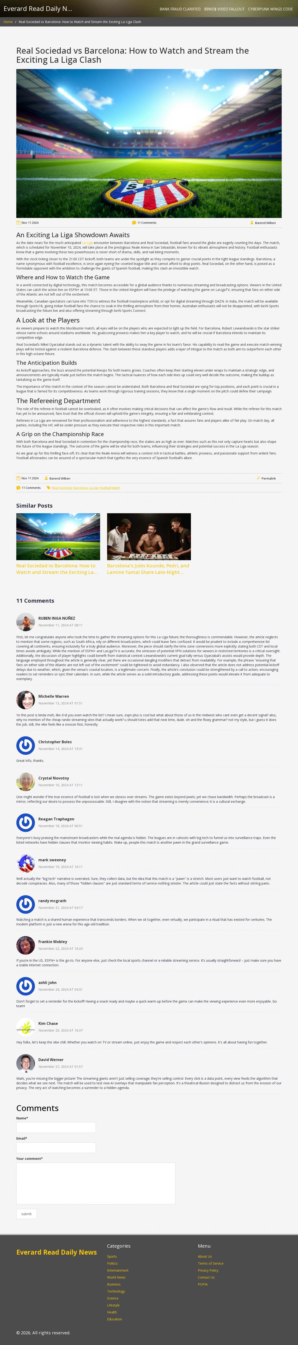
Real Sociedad (62, 488)
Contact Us (206, 1277)
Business (114, 1284)
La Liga (87, 242)
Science (113, 1298)
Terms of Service (211, 1263)
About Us (205, 1256)
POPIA (203, 1284)
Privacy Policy (208, 1270)
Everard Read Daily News (38, 9)
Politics (112, 1263)
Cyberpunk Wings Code (270, 9)
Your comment (29, 1158)
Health (112, 1312)
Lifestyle (113, 1305)
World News (116, 1277)
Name (22, 1118)
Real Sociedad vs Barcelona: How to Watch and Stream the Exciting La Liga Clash (55, 568)
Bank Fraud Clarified (180, 9)
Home (8, 22)
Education (114, 1319)
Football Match (110, 488)
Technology (116, 1291)
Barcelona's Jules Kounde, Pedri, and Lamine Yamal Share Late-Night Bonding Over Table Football (148, 568)
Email (21, 1138)
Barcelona (80, 488)
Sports (112, 1256)
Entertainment (118, 1270)
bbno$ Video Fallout (224, 9)
